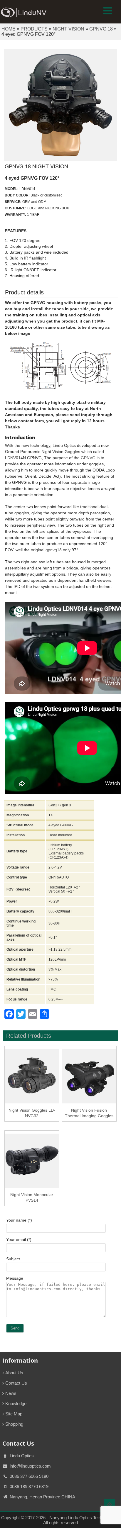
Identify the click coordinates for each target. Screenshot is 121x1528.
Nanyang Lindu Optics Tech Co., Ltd (83, 1517)
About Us (14, 1372)
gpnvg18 (54, 549)
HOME (8, 28)
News (10, 1393)
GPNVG (88, 457)
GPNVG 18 (101, 28)
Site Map (13, 1413)
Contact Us (16, 1383)
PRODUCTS (34, 28)
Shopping (14, 1424)
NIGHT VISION (68, 28)
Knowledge (15, 1403)
